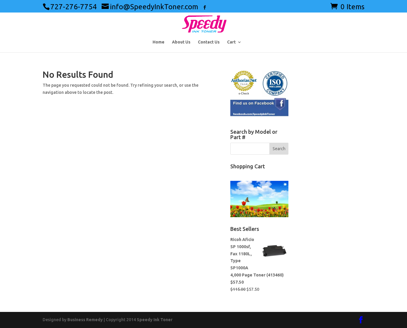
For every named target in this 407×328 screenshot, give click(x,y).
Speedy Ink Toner (155, 319)
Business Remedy (85, 319)
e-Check (244, 93)
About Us (181, 42)
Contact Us (209, 42)
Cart (231, 42)
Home (158, 42)
